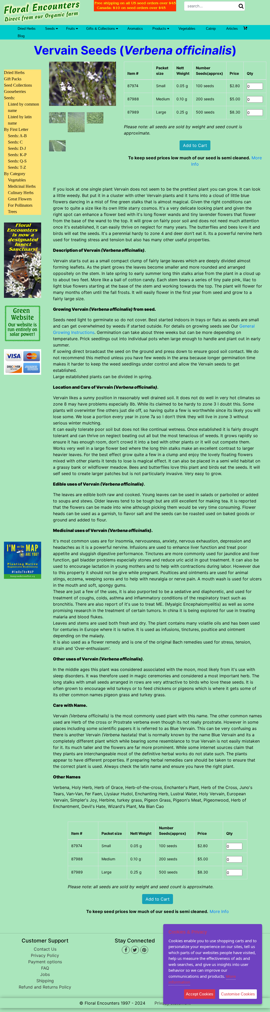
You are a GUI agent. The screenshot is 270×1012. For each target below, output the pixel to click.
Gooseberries (15, 91)
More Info (219, 911)
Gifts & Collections (101, 29)
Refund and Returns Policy (45, 987)
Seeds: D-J (17, 148)
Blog (21, 36)
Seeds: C (15, 142)
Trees (12, 211)
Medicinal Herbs (22, 186)
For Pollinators (20, 205)
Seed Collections (18, 85)
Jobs (45, 974)
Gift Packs (12, 79)
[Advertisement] (22, 455)
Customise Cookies (238, 994)
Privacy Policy (45, 955)
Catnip (211, 29)
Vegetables (187, 29)
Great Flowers (20, 199)
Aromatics (135, 29)
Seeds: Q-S (17, 161)
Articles (232, 29)
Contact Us (45, 949)
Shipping (45, 980)
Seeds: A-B (17, 136)
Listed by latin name (20, 120)
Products (159, 29)
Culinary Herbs (20, 192)
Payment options (45, 961)
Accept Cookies (199, 994)
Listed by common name (23, 107)
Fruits (71, 29)
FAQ (45, 968)
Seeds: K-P (17, 154)
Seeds (50, 29)
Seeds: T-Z (17, 167)
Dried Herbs (27, 29)
